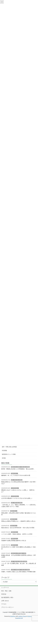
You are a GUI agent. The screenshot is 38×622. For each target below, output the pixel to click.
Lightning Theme (22, 616)
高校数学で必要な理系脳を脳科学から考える (13, 540)
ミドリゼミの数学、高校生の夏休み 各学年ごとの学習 (16, 534)
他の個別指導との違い (7, 597)
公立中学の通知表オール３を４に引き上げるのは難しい (16, 498)
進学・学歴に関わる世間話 (9, 447)
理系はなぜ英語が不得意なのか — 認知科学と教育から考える (18, 521)
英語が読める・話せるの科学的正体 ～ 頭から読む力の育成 (17, 527)
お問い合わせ (5, 600)
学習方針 (3, 594)
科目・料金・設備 (6, 591)
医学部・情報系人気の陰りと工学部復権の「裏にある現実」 (18, 469)
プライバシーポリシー (7, 607)
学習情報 (4, 450)
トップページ (5, 587)
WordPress (13, 616)
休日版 (4, 458)
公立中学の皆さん (14, 488)
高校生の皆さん (14, 466)
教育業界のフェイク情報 (9, 454)
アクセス (3, 604)
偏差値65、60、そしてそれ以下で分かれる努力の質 (15, 475)
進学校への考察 (14, 569)
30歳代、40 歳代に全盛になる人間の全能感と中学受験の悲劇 (18, 571)
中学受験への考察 (22, 553)
